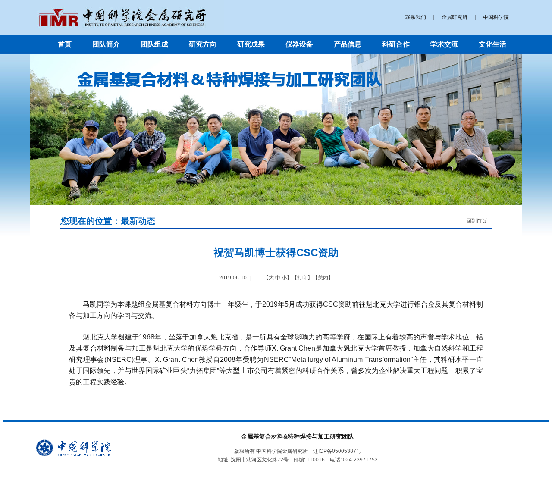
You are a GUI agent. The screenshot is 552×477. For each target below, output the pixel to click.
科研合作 (396, 44)
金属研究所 (454, 17)
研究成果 (251, 44)
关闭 (323, 278)
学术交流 (444, 44)
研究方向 (202, 44)
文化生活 (492, 44)
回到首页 (476, 221)
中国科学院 (496, 17)
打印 (302, 278)
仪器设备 (299, 44)
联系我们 (415, 17)
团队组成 (154, 44)
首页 (65, 44)
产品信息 (347, 44)
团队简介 (106, 44)
